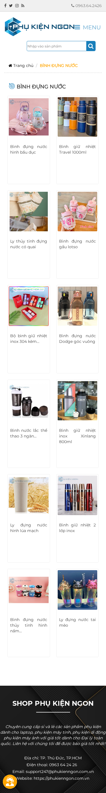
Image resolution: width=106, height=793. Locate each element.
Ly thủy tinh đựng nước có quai (28, 244)
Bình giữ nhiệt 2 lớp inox (77, 527)
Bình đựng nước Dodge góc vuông (77, 338)
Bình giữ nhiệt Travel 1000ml (77, 149)
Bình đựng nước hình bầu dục (28, 149)
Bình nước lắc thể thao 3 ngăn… (28, 433)
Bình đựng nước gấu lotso (77, 244)
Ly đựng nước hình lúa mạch (28, 527)
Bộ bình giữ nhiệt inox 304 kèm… (28, 338)
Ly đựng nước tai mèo (77, 622)
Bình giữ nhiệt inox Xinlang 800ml (77, 436)
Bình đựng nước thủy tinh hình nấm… (28, 625)
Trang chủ (22, 65)
